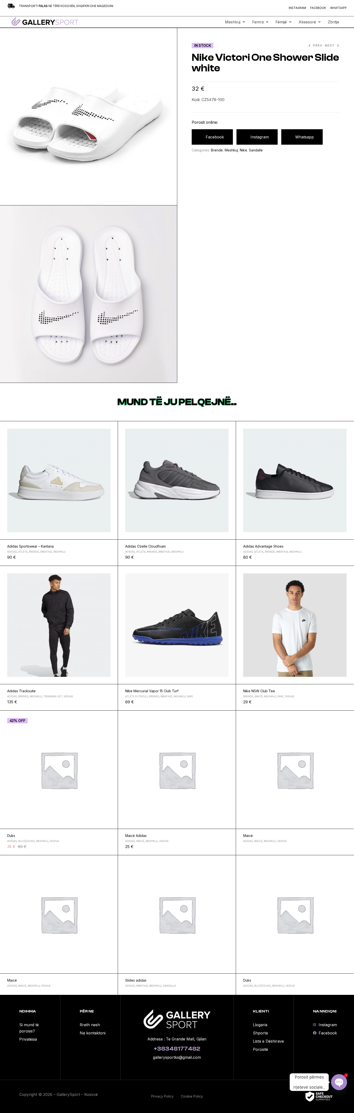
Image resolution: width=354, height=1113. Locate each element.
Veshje (68, 696)
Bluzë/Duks (26, 841)
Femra (258, 22)
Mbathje (46, 551)
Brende (217, 150)
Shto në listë (112, 427)
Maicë (259, 696)
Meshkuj (232, 22)
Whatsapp (304, 137)
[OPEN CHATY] (339, 1082)
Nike (243, 150)
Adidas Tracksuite (21, 691)
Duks (11, 836)
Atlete (22, 551)
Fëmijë (281, 22)
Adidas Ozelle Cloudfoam (145, 546)
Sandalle (256, 150)
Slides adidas (135, 980)
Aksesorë (307, 22)
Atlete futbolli (136, 696)
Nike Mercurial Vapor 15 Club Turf (151, 691)
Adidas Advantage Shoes (263, 546)
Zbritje (333, 22)
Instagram (259, 137)
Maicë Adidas (136, 836)
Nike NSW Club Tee (259, 691)
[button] (235, 21)
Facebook (215, 137)
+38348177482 (177, 1048)
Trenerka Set (52, 696)
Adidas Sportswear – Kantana (30, 546)
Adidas (12, 551)
